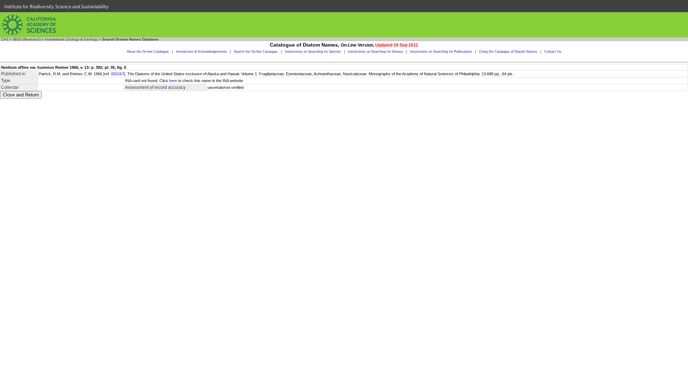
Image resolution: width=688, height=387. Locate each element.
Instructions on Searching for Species (313, 51)
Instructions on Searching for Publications (441, 51)
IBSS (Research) (26, 39)
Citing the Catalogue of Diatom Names (508, 51)
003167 (117, 74)
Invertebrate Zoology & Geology (71, 39)
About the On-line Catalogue (148, 51)
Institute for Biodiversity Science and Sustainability (56, 6)
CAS (5, 39)
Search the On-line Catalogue (256, 51)
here (173, 80)
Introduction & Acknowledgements (201, 51)
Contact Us (553, 51)
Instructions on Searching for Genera (375, 51)
